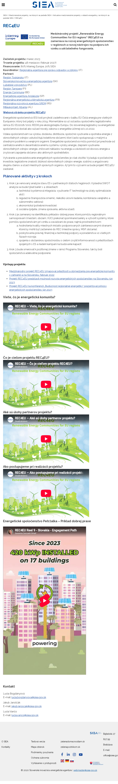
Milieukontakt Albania (15, 107)
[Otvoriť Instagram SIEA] (74, 754)
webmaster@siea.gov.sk (85, 770)
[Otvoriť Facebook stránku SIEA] (62, 754)
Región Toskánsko (13, 77)
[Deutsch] (67, 761)
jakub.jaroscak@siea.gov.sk (27, 706)
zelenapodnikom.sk (70, 747)
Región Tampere (12, 88)
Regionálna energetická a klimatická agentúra (28, 99)
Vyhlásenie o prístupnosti (43, 763)
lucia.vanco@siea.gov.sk (25, 715)
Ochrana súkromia (40, 758)
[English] (63, 761)
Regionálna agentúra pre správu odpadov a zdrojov (49, 70)
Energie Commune (13, 92)
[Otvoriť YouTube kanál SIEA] (81, 754)
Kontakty (6, 747)
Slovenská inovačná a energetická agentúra (27, 81)
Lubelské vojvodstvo (15, 85)
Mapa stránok (37, 747)
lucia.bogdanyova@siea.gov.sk (29, 697)
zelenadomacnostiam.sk (73, 741)
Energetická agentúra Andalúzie (21, 96)
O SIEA (5, 741)
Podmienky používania (42, 752)
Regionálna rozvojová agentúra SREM (24, 103)
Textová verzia (38, 741)
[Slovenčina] (72, 761)
